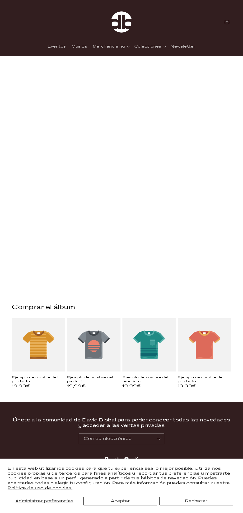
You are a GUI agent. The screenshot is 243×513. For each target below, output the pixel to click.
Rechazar (196, 501)
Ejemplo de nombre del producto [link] (35, 379)
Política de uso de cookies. (40, 488)
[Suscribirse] (159, 438)
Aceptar (120, 501)
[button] (110, 47)
